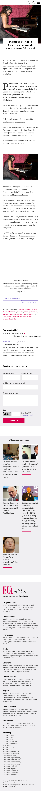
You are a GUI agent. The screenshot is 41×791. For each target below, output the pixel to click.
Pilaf (31, 697)
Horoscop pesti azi (10, 766)
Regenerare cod (26, 415)
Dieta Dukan (18, 679)
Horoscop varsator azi (11, 764)
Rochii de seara (14, 651)
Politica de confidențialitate (11, 785)
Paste (12, 693)
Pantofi (19, 653)
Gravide (33, 713)
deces (5, 312)
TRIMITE (14, 420)
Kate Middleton (21, 619)
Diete (5, 679)
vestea (29, 316)
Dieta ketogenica (15, 685)
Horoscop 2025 (8, 737)
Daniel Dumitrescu (21, 280)
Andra (5, 625)
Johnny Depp (17, 621)
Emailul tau (26, 373)
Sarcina (6, 665)
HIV (13, 671)
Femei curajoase (9, 715)
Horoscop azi (8, 739)
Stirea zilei (22, 723)
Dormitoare (21, 711)
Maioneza (25, 697)
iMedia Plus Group (24, 781)
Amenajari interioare (24, 709)
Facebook (27, 309)
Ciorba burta (30, 699)
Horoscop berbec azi (10, 772)
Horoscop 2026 (8, 735)
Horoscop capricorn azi (11, 758)
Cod (4, 410)
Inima (17, 665)
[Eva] (7, 2)
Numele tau (8, 373)
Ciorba (17, 693)
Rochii (8, 637)
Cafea (5, 695)
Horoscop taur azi (9, 756)
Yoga (33, 679)
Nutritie (6, 683)
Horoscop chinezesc (10, 743)
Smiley (33, 623)
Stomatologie (8, 667)
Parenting (6, 713)
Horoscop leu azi (9, 768)
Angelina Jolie (8, 623)
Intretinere (7, 681)
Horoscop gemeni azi (11, 751)
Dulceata (15, 695)
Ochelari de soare (31, 655)
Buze (25, 639)
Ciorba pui (20, 699)
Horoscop (7, 732)
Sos (27, 693)
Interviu (14, 723)
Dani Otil (27, 623)
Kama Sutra (28, 607)
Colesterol (17, 667)
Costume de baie (9, 653)
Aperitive (11, 697)
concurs (21, 309)
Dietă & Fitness (10, 676)
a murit (9, 314)
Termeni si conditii (28, 785)
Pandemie (18, 727)
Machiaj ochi (8, 641)
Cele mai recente (27, 336)
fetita (26, 312)
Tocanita (23, 695)
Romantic (14, 605)
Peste (23, 693)
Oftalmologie (27, 669)
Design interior (31, 711)
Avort (35, 669)
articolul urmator (29, 302)
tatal (4, 316)
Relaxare (27, 679)
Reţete (6, 690)
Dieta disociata (26, 683)
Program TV (13, 627)
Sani (4, 639)
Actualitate (8, 720)
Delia (10, 625)
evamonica (7, 341)
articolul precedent (12, 298)
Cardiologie (17, 669)
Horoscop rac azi (9, 749)
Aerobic (15, 681)
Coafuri (28, 637)
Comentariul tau (10, 393)
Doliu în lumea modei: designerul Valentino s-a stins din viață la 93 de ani (30, 466)
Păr (4, 637)
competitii (31, 314)
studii (5, 314)
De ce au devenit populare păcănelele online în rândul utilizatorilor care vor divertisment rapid (11, 469)
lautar (14, 319)
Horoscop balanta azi (11, 770)
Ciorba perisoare (9, 699)
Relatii (31, 605)
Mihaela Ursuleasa (19, 316)
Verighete (20, 655)
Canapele (12, 711)
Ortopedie (19, 671)
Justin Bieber (26, 625)
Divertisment (9, 616)
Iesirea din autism (10, 725)
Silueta (5, 685)
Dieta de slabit (14, 683)
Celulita (30, 639)
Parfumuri (21, 637)
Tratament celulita (20, 641)
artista (34, 309)
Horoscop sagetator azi (11, 762)
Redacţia (5, 787)
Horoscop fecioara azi (11, 754)
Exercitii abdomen (25, 681)
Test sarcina (7, 669)
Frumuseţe (8, 635)
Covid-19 (11, 727)
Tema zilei (30, 723)
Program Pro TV (24, 627)
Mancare (6, 693)
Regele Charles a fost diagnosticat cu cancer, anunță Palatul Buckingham (10, 508)
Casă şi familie (9, 706)
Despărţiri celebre (24, 725)
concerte (20, 312)
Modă (5, 649)
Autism (18, 715)
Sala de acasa (27, 685)
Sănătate (7, 663)
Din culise (6, 723)
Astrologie (6, 745)
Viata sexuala (23, 605)
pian (25, 314)
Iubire (10, 607)
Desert (18, 697)
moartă (9, 316)
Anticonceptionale (29, 667)
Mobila (5, 711)
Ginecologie (33, 665)
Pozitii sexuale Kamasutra (12, 609)
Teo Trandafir (28, 621)
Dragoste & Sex (9, 602)
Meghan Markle (9, 619)
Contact (12, 787)
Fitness (10, 679)
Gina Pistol (17, 625)
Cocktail (30, 695)
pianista (16, 314)
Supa (10, 695)
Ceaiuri (12, 665)
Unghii (13, 637)
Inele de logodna (9, 655)
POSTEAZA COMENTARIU (13, 334)
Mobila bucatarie (9, 709)
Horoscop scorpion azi (11, 760)
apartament (33, 312)
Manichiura (11, 639)
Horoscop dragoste (10, 741)
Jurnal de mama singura (20, 713)
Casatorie (16, 607)
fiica (14, 312)
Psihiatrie (26, 671)
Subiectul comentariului (14, 383)
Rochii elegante (28, 653)
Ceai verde (7, 671)
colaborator (7, 319)
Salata (31, 693)
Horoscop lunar (9, 747)
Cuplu (5, 607)
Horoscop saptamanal (11, 774)
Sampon (19, 639)
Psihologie (24, 665)
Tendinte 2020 (8, 658)
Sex (22, 607)
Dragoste (6, 605)
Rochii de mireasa (27, 651)
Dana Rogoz (18, 623)
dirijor (21, 314)
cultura (10, 312)
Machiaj (35, 637)
